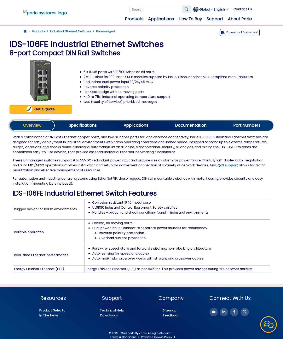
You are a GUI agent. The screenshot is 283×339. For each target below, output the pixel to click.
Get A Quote (44, 109)
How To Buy (190, 19)
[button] (211, 9)
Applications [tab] (136, 125)
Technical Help (112, 310)
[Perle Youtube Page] (213, 312)
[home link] (45, 13)
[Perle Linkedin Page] (224, 312)
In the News (49, 315)
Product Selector (53, 310)
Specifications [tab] (83, 125)
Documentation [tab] (191, 125)
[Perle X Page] (245, 312)
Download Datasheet (242, 32)
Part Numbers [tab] (246, 125)
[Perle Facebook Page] (234, 312)
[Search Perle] (186, 9)
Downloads (109, 315)
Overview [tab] (32, 125)
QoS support (228, 165)
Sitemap (170, 310)
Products (134, 19)
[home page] (25, 31)
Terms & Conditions (123, 337)
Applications (161, 19)
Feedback (171, 315)
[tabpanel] (141, 204)
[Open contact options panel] (268, 324)
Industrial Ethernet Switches (70, 31)
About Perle (240, 19)
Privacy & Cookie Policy (156, 337)
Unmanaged (105, 31)
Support (215, 19)
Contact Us (242, 9)
